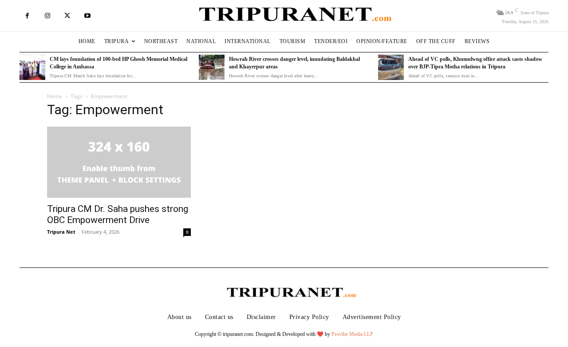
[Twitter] (67, 16)
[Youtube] (87, 16)
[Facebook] (27, 16)
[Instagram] (47, 16)
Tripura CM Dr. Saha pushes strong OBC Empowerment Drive (117, 214)
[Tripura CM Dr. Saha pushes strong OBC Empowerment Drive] (119, 162)
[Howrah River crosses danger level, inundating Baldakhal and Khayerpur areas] (212, 67)
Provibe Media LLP (352, 334)
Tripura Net (61, 231)
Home (54, 96)
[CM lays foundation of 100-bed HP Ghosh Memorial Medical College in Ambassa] (32, 67)
